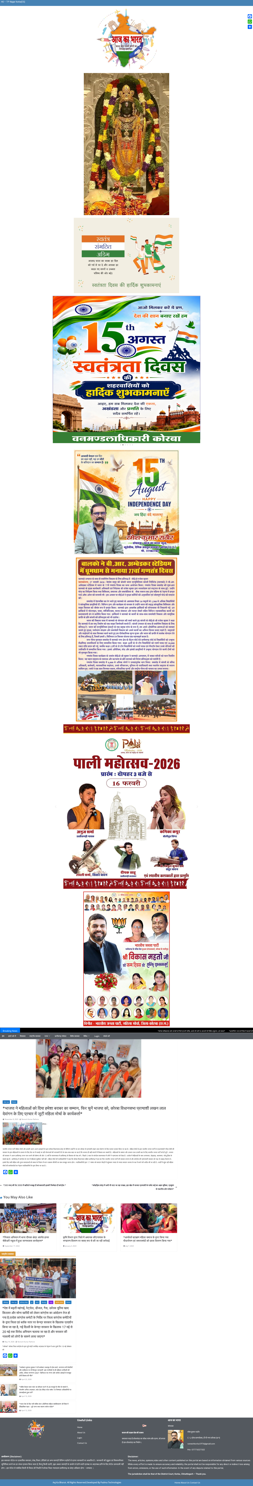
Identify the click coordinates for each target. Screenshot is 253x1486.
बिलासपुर (44, 1302)
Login (96, 1036)
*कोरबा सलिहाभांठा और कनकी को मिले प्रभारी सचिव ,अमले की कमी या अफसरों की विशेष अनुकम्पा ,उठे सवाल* (93, 1031)
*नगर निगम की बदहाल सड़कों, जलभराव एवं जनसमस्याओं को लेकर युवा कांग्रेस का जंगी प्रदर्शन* (197, 1031)
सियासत (22, 1036)
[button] (55, 369)
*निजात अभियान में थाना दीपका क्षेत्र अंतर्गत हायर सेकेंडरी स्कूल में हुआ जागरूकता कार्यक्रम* (26, 1238)
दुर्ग (31, 1302)
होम (3, 1036)
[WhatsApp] (249, 21)
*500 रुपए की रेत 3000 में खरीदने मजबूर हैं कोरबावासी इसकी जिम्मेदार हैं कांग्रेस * (34, 1185)
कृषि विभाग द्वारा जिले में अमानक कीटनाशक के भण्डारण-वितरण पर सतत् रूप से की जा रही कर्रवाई (86, 1238)
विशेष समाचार (75, 1036)
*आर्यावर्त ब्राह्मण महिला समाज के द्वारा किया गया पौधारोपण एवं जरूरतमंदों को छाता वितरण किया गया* (147, 1238)
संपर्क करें (106, 1036)
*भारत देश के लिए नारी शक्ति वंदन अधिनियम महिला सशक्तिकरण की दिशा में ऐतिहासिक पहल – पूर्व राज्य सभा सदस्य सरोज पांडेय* (43, 1405)
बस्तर (37, 1302)
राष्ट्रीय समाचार (35, 1036)
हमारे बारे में (12, 1036)
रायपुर (51, 1302)
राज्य (46, 1036)
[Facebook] (249, 16)
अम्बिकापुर (5, 1302)
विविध (85, 1036)
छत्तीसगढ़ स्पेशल (60, 1036)
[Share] (249, 26)
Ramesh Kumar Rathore (30, 1119)
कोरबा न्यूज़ (6, 1102)
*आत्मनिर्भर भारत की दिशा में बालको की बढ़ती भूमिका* (147, 1031)
